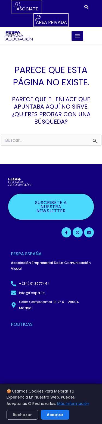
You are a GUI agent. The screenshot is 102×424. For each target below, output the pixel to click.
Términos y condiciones (23, 356)
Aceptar (55, 414)
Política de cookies (21, 368)
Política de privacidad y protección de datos (24, 339)
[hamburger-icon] (77, 36)
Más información (73, 403)
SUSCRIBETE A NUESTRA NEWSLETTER (51, 206)
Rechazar (22, 414)
